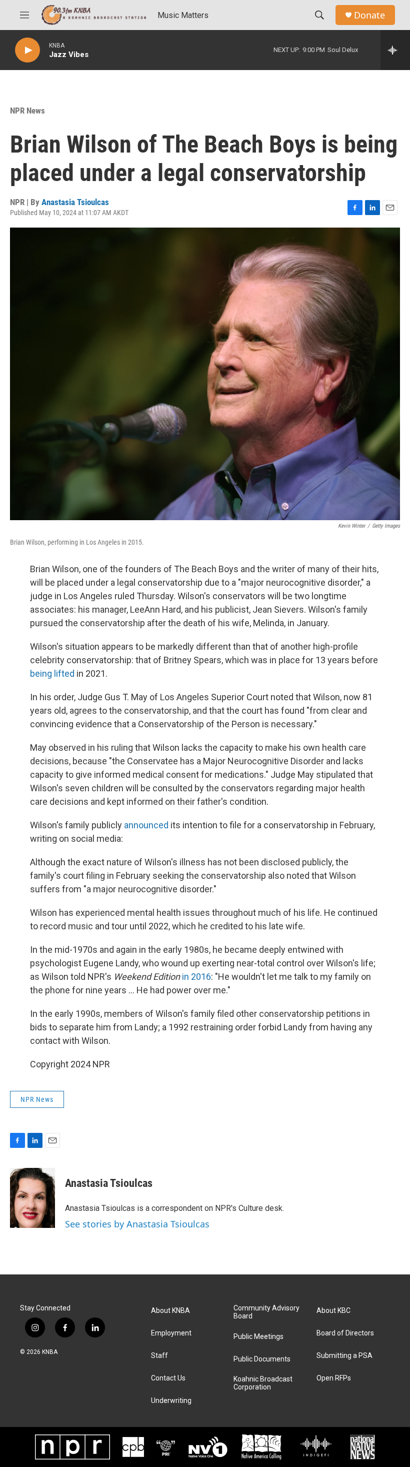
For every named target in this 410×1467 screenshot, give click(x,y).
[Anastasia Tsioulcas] (32, 1198)
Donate (369, 15)
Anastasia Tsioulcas (75, 202)
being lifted (52, 673)
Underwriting (171, 1400)
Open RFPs (333, 1378)
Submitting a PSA (344, 1355)
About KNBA (170, 1310)
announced (146, 825)
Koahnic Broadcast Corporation (263, 1383)
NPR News (27, 111)
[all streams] (395, 50)
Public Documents (262, 1359)
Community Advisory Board (267, 1312)
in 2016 (196, 976)
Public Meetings (259, 1336)
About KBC (333, 1310)
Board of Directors (345, 1333)
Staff (159, 1355)
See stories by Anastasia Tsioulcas (137, 1224)
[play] (28, 50)
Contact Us (168, 1378)
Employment (171, 1333)
